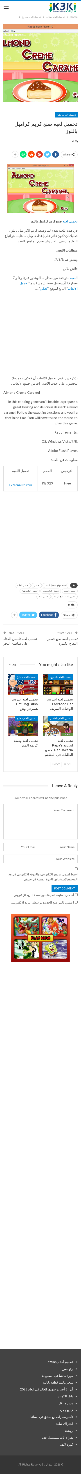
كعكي (44, 288)
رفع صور (67, 1369)
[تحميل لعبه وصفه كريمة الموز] (23, 726)
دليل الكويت (65, 1396)
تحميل (37, 585)
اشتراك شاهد (64, 1424)
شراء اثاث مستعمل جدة (57, 1437)
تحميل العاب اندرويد (60, 677)
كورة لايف (66, 1444)
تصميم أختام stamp (60, 1362)
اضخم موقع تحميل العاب (56, 585)
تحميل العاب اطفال (60, 718)
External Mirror (20, 485)
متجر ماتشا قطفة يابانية (58, 1382)
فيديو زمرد (66, 1410)
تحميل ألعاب (23, 585)
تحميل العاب (69, 591)
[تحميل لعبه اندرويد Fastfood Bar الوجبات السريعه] (58, 684)
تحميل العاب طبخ (66, 114)
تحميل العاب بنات (51, 591)
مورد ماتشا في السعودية (57, 1376)
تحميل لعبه (70, 221)
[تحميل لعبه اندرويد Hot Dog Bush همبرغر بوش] (23, 684)
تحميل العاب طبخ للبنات (64, 596)
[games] (40, 938)
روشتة (69, 1430)
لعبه (73, 278)
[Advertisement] (40, 335)
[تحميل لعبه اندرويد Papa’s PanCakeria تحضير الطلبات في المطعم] (58, 726)
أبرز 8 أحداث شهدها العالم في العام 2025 (46, 1389)
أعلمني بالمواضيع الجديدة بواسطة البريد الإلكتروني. (42, 902)
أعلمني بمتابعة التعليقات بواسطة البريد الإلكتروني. (43, 895)
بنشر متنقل (65, 1403)
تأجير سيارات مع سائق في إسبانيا (51, 1417)
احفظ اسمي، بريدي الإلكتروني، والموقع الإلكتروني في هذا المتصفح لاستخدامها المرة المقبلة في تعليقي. (43, 876)
